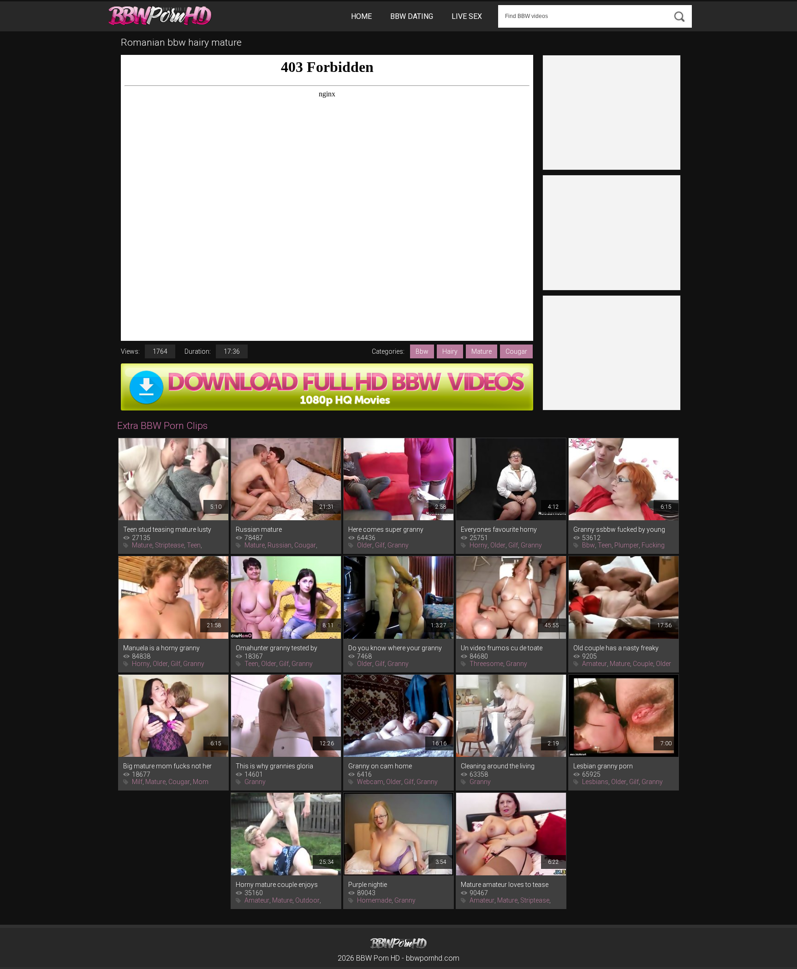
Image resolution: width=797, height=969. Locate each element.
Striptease (169, 545)
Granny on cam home (380, 766)
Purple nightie (367, 884)
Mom (200, 781)
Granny (398, 545)
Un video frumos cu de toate (501, 648)
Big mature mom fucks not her (167, 766)
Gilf (380, 545)
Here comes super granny (385, 529)
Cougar (516, 351)
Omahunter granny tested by (276, 648)
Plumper (626, 545)
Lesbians (595, 781)
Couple (643, 663)
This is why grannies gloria (274, 766)
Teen (194, 545)
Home (361, 16)
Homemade (374, 900)
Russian (279, 545)
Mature (481, 351)
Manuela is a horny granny (161, 648)
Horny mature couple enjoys (277, 884)
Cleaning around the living (498, 766)
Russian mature (259, 529)
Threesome (486, 663)
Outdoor (307, 900)
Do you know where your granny (395, 648)
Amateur (594, 663)
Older (364, 545)
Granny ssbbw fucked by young (619, 529)
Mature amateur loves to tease (504, 884)
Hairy (450, 351)
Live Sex (467, 16)
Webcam (370, 781)
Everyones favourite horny (499, 529)
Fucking (653, 545)
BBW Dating (411, 16)
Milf (137, 781)
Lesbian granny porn (603, 766)
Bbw (422, 351)
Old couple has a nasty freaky (616, 648)
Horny (479, 545)
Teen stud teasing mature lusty (167, 529)
